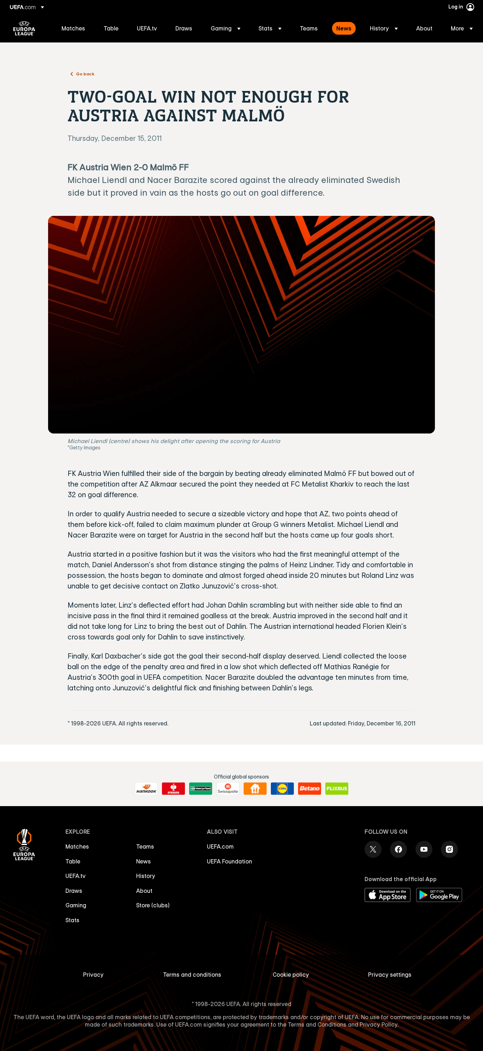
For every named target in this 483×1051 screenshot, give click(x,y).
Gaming (75, 905)
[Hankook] (146, 788)
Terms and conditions (192, 974)
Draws (73, 891)
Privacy (93, 974)
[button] (225, 28)
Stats (72, 920)
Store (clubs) (153, 905)
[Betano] (309, 788)
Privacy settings (390, 974)
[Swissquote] (227, 788)
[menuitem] (74, 28)
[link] (73, 28)
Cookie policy (291, 974)
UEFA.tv (75, 876)
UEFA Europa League (24, 28)
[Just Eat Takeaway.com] (255, 788)
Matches (77, 846)
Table (72, 861)
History (145, 876)
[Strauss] (173, 788)
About (144, 891)
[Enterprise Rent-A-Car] (200, 788)
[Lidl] (282, 788)
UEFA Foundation (229, 861)
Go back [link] (85, 73)
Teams (145, 846)
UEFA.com (220, 846)
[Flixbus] (336, 788)
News (143, 861)
